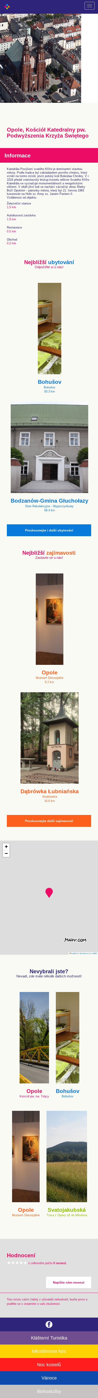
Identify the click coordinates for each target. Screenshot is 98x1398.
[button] (49, 893)
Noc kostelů (49, 1364)
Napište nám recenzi (68, 1282)
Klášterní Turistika (49, 1337)
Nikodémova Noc (49, 1351)
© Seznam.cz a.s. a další (87, 953)
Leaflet (74, 953)
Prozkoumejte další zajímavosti (49, 821)
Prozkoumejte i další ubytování (49, 530)
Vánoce (49, 1377)
